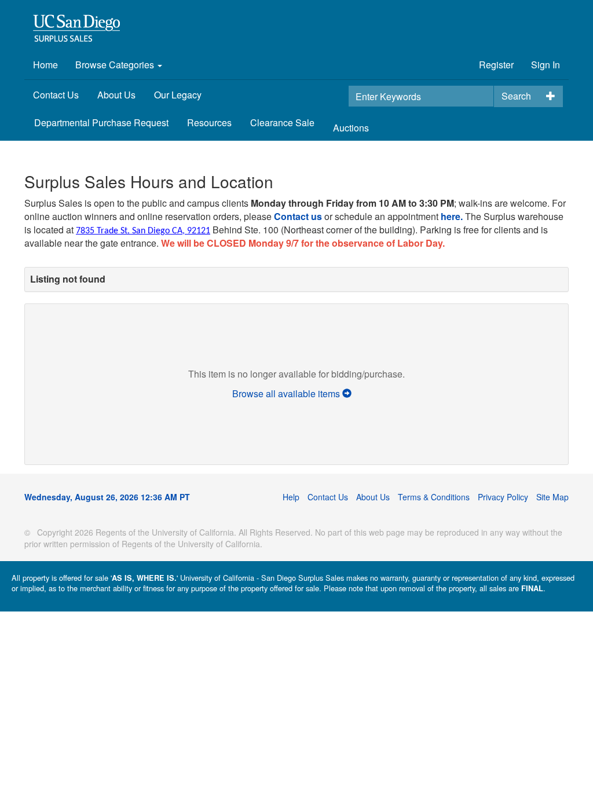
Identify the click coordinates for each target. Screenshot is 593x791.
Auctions (351, 127)
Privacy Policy (503, 497)
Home (45, 64)
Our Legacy (178, 94)
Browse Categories (115, 64)
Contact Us (56, 94)
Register (496, 64)
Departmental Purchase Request (101, 122)
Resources (209, 122)
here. (452, 216)
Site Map (552, 497)
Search (516, 95)
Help (291, 497)
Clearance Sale (282, 122)
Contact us (298, 216)
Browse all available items (287, 393)
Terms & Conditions (434, 497)
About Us (116, 94)
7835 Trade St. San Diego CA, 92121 (143, 231)
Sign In (545, 64)
